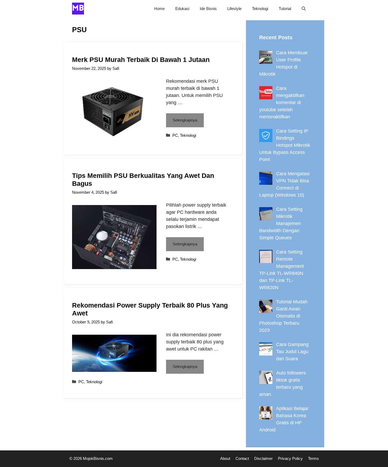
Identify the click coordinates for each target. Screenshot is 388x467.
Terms (313, 458)
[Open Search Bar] (303, 8)
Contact (242, 458)
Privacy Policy (290, 458)
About (225, 458)
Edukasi (182, 8)
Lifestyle (234, 8)
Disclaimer (263, 458)
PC (175, 135)
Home (159, 8)
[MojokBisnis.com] (78, 8)
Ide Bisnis (208, 8)
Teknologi (260, 8)
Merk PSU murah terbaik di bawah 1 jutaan (141, 59)
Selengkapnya (185, 120)
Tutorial (285, 8)
